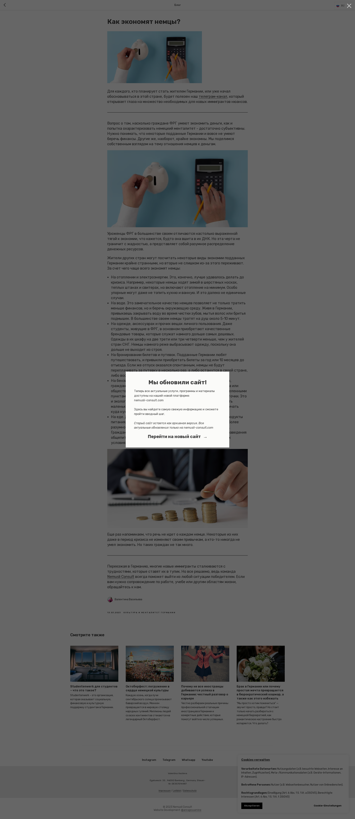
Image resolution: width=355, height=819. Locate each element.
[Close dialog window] (349, 6)
